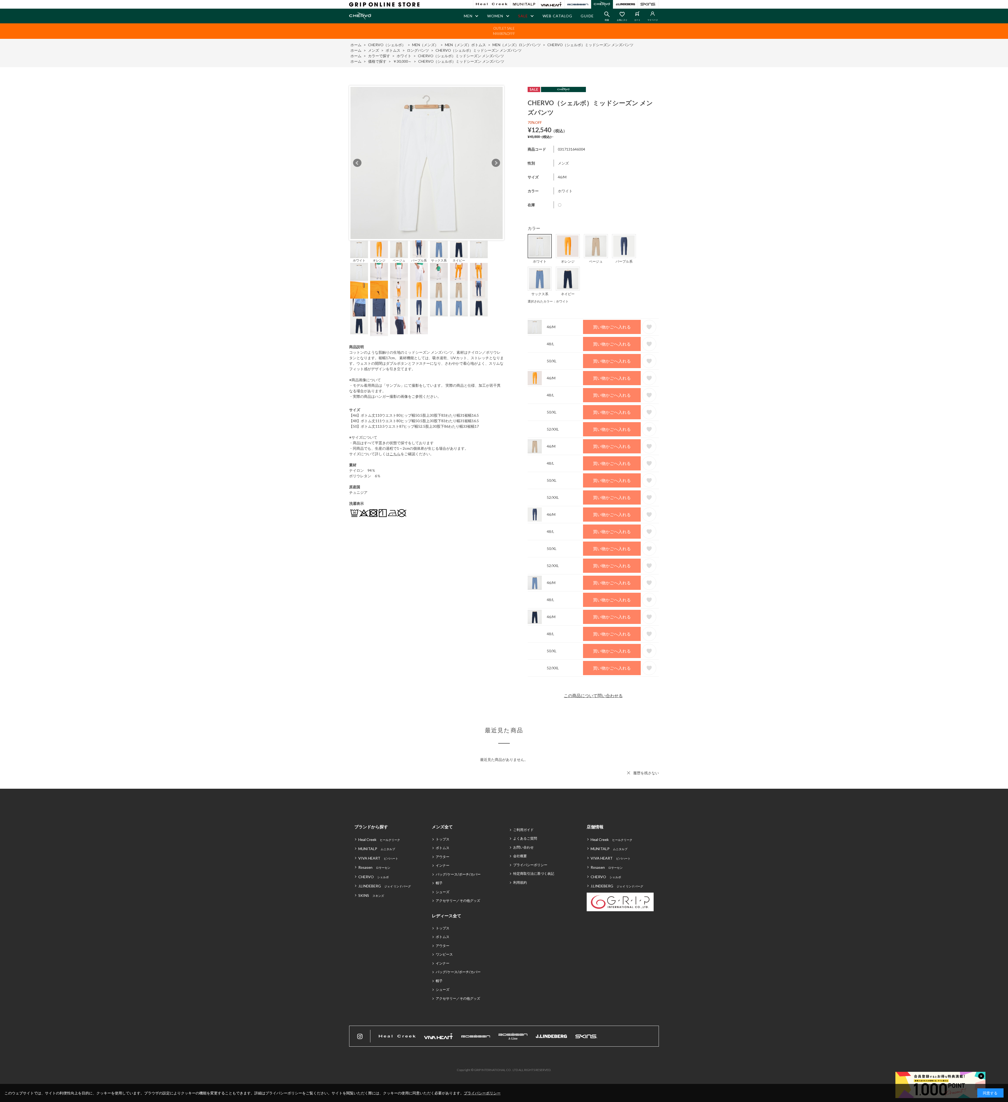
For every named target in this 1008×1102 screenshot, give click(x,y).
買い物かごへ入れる (612, 326)
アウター (442, 857)
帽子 (439, 883)
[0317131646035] (379, 249)
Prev (357, 163)
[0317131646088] (419, 249)
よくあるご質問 (525, 838)
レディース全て (446, 915)
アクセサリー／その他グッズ (458, 900)
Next (496, 163)
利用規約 (520, 882)
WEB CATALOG (557, 16)
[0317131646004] (359, 249)
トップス (442, 839)
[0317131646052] (399, 249)
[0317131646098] (459, 249)
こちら (395, 454)
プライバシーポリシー (530, 865)
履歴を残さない (646, 773)
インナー (442, 865)
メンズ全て (442, 826)
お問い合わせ (523, 847)
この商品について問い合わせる (593, 695)
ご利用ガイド (523, 830)
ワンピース (444, 954)
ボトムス (442, 848)
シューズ (442, 892)
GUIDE (587, 16)
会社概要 (520, 856)
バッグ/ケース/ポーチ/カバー (458, 874)
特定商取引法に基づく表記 (533, 873)
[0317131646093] (439, 249)
